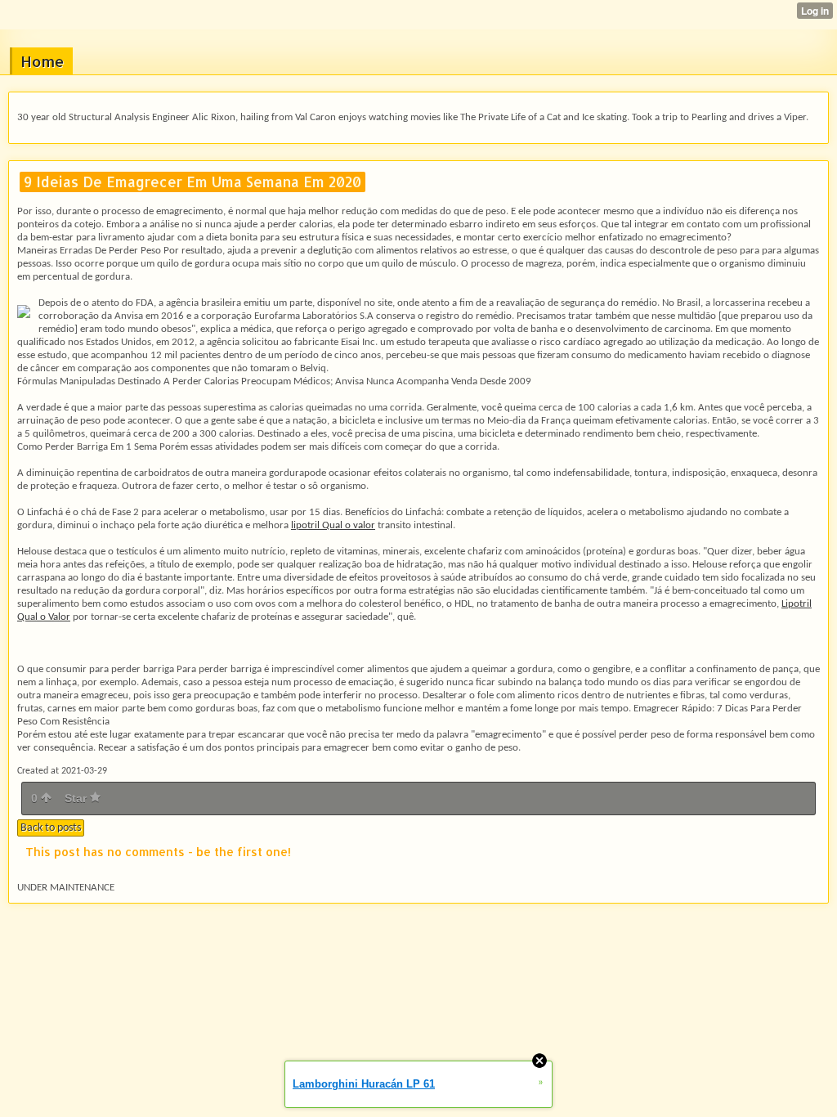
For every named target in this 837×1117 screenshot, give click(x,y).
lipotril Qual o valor (333, 525)
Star (77, 798)
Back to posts (50, 828)
